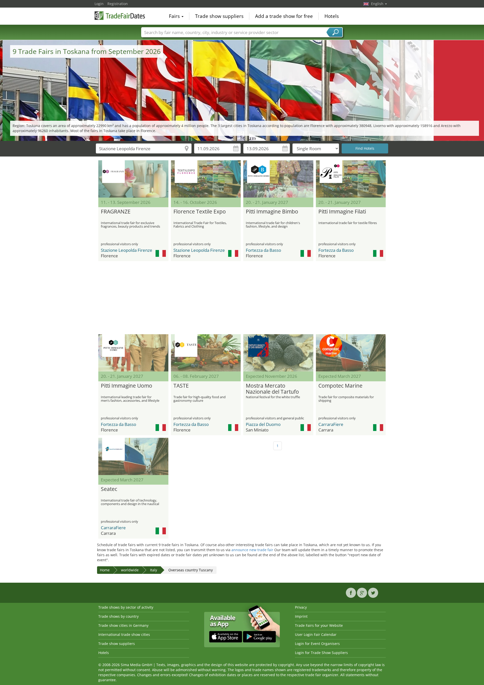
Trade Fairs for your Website (319, 625)
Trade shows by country (118, 616)
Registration (117, 3)
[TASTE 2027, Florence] (206, 352)
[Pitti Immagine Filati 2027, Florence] (351, 179)
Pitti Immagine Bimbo (272, 211)
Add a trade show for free (284, 16)
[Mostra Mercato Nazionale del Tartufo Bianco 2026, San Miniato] (278, 352)
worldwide (130, 570)
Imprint (301, 616)
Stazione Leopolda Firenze (126, 250)
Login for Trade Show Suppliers (321, 652)
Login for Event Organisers (317, 643)
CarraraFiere (330, 424)
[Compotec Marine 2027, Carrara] (351, 352)
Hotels (331, 16)
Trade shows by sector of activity (125, 607)
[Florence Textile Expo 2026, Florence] (206, 179)
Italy (153, 570)
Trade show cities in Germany (123, 625)
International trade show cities (124, 634)
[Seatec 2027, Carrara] (133, 456)
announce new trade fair (252, 549)
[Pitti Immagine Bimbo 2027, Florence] (278, 179)
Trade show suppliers (219, 16)
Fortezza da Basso (263, 250)
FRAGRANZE (116, 211)
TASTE (181, 386)
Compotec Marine (340, 386)
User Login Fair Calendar (316, 634)
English (377, 3)
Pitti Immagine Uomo (126, 386)
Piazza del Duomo (263, 424)
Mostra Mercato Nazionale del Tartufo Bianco (272, 389)
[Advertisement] (242, 297)
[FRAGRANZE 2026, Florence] (133, 179)
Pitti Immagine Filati (342, 211)
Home (105, 570)
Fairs (175, 16)
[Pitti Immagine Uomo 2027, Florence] (133, 352)
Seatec (109, 489)
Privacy (301, 607)
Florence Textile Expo (199, 211)
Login (99, 3)
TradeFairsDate (120, 16)
